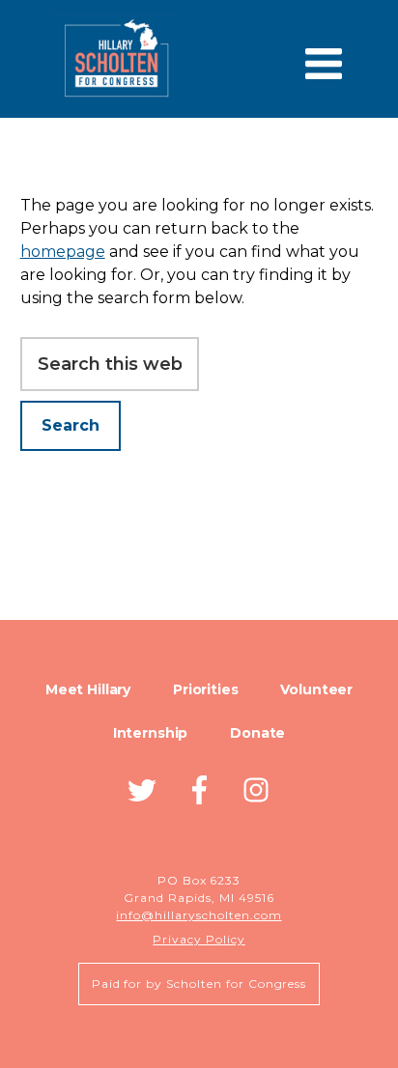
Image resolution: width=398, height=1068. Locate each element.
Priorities (206, 689)
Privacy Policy (198, 939)
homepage (62, 251)
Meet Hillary (87, 689)
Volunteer (316, 689)
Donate (257, 733)
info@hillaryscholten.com (198, 915)
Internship (150, 733)
